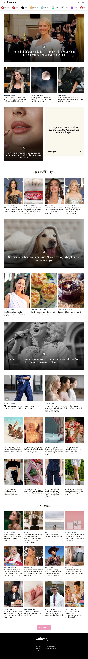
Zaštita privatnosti (50, 648)
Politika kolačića (50, 650)
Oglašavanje (39, 650)
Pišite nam (38, 646)
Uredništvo (38, 648)
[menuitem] (79, 2)
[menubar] (79, 2)
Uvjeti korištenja (50, 646)
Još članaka (44, 627)
